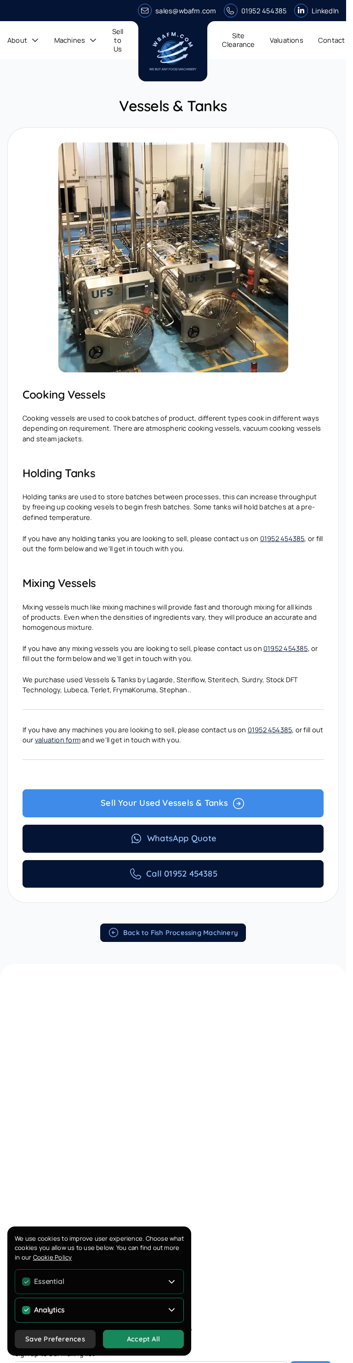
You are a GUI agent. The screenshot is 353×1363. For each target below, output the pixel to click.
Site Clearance (238, 40)
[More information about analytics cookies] (171, 1310)
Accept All (143, 1338)
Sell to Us (118, 40)
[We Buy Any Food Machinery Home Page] (172, 51)
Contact (331, 40)
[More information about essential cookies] (171, 1281)
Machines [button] (69, 40)
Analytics (49, 1309)
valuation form (57, 739)
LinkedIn (325, 10)
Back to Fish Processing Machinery (180, 932)
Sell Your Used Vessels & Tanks (164, 803)
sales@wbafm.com (185, 10)
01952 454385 (264, 10)
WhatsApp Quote (181, 838)
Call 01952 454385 (181, 873)
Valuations (286, 40)
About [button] (17, 40)
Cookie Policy (52, 1257)
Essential (49, 1281)
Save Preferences (55, 1338)
